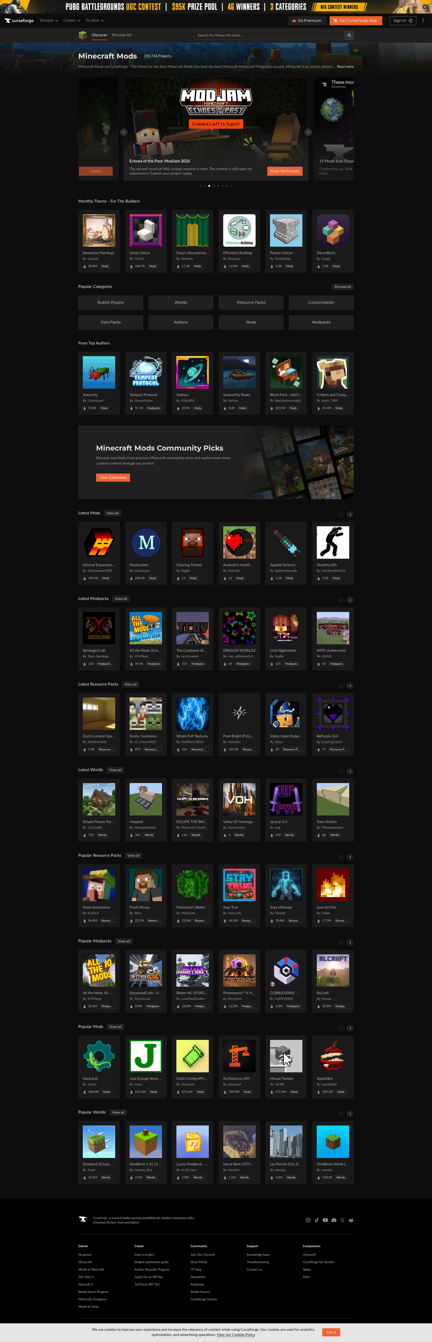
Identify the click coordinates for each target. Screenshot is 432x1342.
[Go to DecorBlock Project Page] (333, 241)
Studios (92, 20)
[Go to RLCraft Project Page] (333, 981)
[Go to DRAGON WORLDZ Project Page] (239, 638)
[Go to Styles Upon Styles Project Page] (286, 724)
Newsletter (198, 1277)
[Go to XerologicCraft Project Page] (99, 638)
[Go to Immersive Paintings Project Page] (99, 241)
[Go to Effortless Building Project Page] (239, 241)
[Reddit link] (351, 1220)
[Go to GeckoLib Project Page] (99, 1066)
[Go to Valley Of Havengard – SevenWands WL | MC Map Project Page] (239, 810)
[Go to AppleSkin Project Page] (333, 1066)
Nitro (306, 1277)
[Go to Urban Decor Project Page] (145, 241)
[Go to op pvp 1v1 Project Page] (286, 810)
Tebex (307, 1269)
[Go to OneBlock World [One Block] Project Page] (333, 1152)
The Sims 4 (86, 1277)
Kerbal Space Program (93, 1292)
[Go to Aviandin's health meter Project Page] (239, 553)
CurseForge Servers (204, 1299)
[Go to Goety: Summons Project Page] (145, 724)
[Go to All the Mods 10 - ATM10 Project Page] (99, 981)
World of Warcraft (91, 1269)
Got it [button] (331, 1332)
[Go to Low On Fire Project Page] (333, 895)
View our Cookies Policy (236, 1335)
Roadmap (197, 1284)
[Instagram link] (308, 1220)
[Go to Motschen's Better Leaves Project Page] (192, 895)
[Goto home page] (19, 20)
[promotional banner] (216, 7)
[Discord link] (334, 1220)
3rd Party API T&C (147, 1284)
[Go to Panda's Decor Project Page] (286, 241)
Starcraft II (85, 1284)
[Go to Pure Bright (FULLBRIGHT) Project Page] (239, 724)
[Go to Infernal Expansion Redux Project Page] (99, 553)
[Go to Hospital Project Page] (145, 810)
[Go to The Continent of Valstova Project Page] (192, 638)
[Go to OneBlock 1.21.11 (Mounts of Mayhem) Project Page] (145, 1152)
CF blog (196, 1269)
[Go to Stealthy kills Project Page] (333, 553)
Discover (100, 35)
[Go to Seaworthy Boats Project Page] (239, 383)
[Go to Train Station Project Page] (333, 810)
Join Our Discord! (203, 1254)
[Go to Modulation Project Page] (145, 553)
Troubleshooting (258, 1262)
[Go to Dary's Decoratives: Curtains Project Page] (192, 241)
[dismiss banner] (425, 6)
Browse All (121, 35)
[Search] (349, 35)
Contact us (254, 1269)
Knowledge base (258, 1254)
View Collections (113, 477)
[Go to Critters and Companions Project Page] (333, 383)
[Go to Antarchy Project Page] (99, 383)
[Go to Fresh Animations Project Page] (99, 895)
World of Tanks (88, 1306)
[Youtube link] (325, 1220)
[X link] (342, 1220)
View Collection (273, 171)
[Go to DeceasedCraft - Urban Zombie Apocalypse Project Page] (145, 981)
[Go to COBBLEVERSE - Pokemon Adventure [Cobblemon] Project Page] (286, 981)
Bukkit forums (200, 1292)
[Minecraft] (82, 35)
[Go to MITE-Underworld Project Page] (333, 638)
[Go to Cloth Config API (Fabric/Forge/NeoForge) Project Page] (192, 1066)
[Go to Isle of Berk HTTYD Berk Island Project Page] (239, 1152)
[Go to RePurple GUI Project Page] (333, 724)
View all (113, 513)
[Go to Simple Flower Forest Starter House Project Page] (99, 810)
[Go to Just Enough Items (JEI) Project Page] (145, 1066)
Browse (47, 20)
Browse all (343, 287)
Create (69, 20)
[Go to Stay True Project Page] (239, 895)
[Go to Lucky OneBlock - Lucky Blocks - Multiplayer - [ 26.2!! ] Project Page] (192, 1152)
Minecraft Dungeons (92, 1299)
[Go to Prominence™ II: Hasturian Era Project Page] (239, 981)
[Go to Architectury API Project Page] (239, 1066)
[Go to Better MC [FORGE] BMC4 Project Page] (192, 981)
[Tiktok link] (317, 1220)
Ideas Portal (199, 1262)
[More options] (423, 20)
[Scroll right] (350, 514)
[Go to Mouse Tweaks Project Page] (286, 1066)
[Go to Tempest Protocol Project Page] (145, 383)
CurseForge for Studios (319, 1262)
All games (84, 1254)
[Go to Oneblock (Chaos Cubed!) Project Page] (99, 1152)
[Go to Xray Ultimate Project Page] (286, 895)
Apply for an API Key (149, 1277)
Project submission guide (152, 1262)
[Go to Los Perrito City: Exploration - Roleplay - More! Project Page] (286, 1152)
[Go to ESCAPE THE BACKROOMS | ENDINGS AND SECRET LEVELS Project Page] (192, 810)
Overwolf (309, 1254)
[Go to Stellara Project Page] (192, 383)
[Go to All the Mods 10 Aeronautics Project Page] (145, 638)
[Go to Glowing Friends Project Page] (192, 553)
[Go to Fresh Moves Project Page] (145, 895)
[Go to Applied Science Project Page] (286, 553)
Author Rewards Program (152, 1269)
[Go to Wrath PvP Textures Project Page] (192, 724)
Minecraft (85, 1262)
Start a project (144, 1254)
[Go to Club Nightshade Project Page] (286, 638)
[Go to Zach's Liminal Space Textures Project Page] (99, 724)
